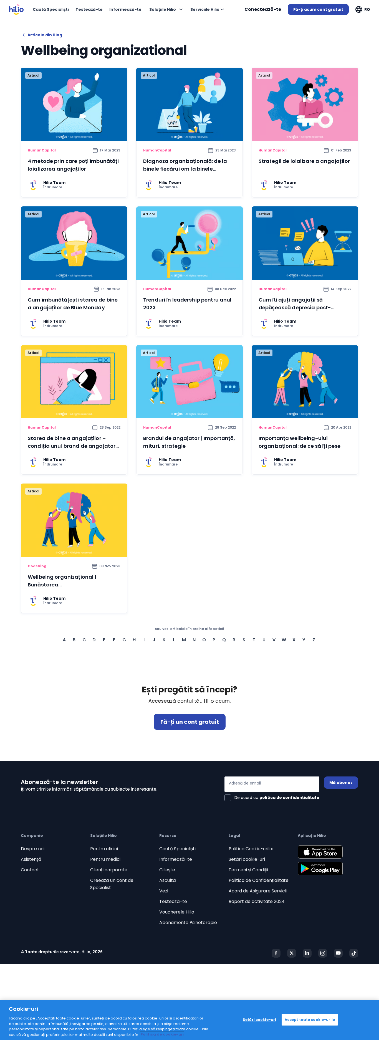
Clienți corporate (108, 870)
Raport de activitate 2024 (257, 901)
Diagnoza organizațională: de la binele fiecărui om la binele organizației (185, 169)
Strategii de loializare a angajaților (304, 161)
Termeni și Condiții (248, 870)
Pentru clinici (104, 849)
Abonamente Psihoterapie (188, 922)
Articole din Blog (44, 35)
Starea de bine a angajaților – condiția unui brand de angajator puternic (71, 446)
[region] (189, 1020)
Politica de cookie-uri (162, 1034)
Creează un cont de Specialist (111, 884)
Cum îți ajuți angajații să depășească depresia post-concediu (295, 307)
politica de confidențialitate (289, 797)
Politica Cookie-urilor (251, 849)
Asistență (31, 859)
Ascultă (167, 880)
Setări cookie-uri (247, 859)
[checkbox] (271, 797)
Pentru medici (105, 859)
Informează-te (175, 859)
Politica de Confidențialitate (259, 880)
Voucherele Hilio (176, 912)
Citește (167, 870)
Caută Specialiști (177, 849)
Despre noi (32, 849)
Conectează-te (262, 9)
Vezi (163, 891)
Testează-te (173, 901)
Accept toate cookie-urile (310, 1019)
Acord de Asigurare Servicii (258, 891)
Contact (30, 870)
